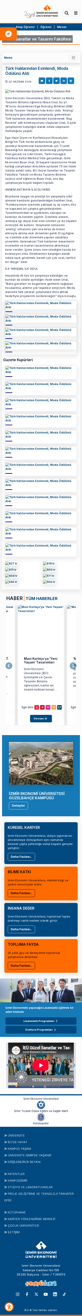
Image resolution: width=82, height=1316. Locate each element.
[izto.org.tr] (41, 1104)
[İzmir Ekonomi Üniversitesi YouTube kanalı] (45, 1294)
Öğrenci (46, 27)
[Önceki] (9, 666)
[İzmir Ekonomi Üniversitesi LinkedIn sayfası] (55, 1294)
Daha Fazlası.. (21, 856)
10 (48, 707)
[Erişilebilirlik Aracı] (9, 1306)
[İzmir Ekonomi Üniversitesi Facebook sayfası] (27, 1294)
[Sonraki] (73, 666)
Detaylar (18, 805)
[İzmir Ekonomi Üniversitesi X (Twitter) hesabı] (36, 1294)
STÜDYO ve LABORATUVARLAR (30, 1187)
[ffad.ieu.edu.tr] (41, 306)
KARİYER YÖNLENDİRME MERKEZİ (31, 1219)
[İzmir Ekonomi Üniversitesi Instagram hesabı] (17, 1294)
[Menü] (75, 13)
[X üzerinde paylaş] (56, 80)
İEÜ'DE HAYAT (17, 1142)
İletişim (14, 1232)
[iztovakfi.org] (41, 1117)
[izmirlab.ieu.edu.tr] (49, 582)
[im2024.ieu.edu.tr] (49, 564)
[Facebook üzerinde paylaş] (49, 80)
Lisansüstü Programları (38, 1021)
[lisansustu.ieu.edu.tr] (11, 570)
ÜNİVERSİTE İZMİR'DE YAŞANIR (29, 1155)
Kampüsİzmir (17, 1180)
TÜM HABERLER (42, 598)
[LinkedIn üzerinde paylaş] (63, 80)
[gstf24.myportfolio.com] (11, 564)
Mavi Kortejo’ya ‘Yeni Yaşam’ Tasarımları (40, 660)
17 (59, 707)
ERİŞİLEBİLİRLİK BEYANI (24, 1162)
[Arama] (66, 13)
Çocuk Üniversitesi (23, 1225)
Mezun (61, 27)
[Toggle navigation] (73, 58)
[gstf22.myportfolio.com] (48, 576)
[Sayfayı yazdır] (70, 80)
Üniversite (16, 1135)
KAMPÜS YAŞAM (19, 1148)
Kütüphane (17, 1212)
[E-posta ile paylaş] (41, 80)
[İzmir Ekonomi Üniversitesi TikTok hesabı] (64, 1294)
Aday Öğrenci (25, 27)
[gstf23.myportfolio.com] (11, 576)
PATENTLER (16, 1174)
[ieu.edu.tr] (41, 11)
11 (53, 707)
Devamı (39, 718)
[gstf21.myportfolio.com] (11, 582)
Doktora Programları (39, 1029)
